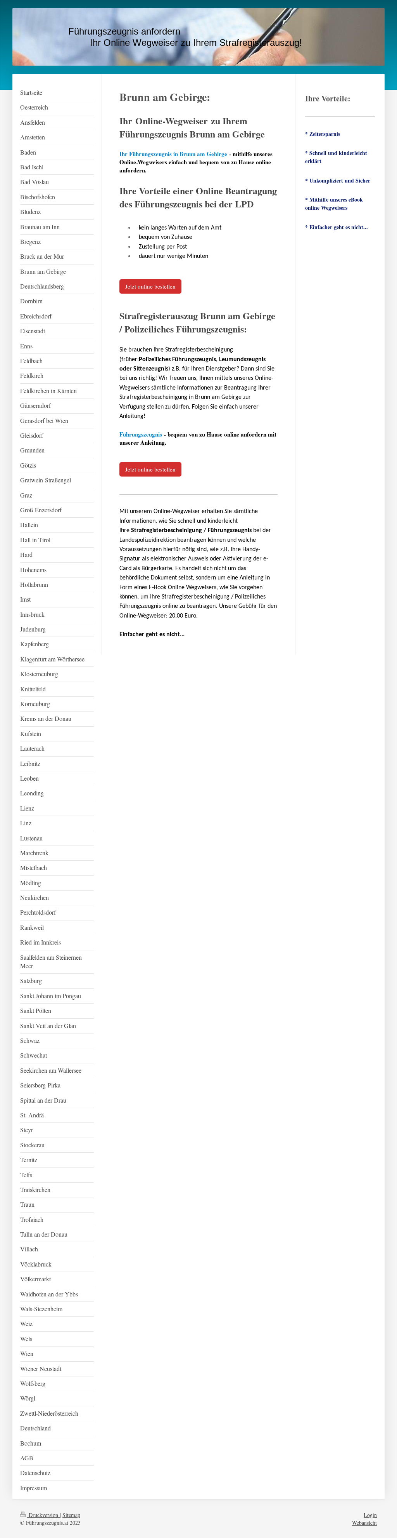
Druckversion (43, 1515)
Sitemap (71, 1515)
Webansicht (364, 1522)
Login (370, 1515)
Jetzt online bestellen (150, 286)
